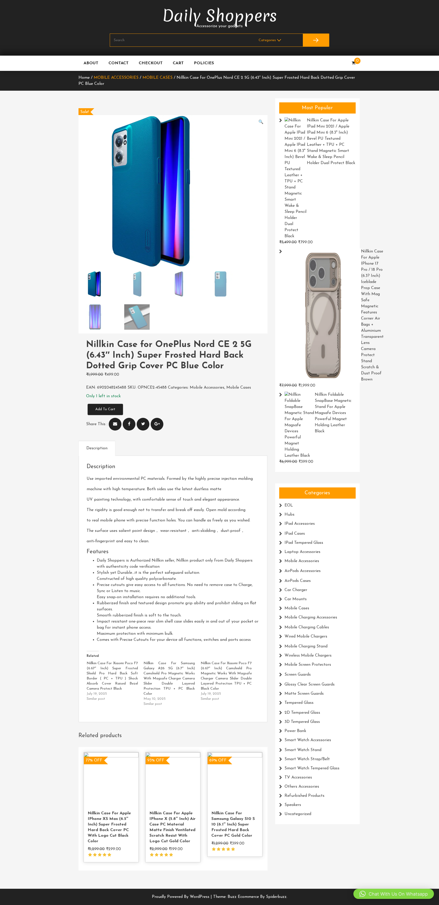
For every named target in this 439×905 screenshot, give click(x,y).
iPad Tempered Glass (304, 543)
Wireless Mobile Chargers (308, 656)
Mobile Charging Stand (306, 646)
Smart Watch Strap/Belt (307, 759)
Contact (118, 63)
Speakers (293, 805)
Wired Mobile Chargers (306, 636)
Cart (178, 63)
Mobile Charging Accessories (311, 617)
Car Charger (296, 590)
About (91, 63)
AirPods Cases (298, 581)
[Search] (316, 40)
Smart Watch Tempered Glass (312, 768)
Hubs (289, 515)
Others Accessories (302, 787)
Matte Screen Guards (304, 694)
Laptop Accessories (302, 552)
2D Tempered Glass (302, 713)
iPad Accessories (300, 524)
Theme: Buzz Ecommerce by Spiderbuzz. (250, 897)
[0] (353, 63)
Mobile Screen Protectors (308, 665)
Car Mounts (296, 599)
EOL (289, 505)
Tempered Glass (299, 703)
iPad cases (295, 534)
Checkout (151, 63)
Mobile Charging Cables (307, 627)
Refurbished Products (304, 796)
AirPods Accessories (303, 571)
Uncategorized (298, 814)
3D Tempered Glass (302, 722)
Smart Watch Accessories (308, 740)
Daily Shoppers (219, 16)
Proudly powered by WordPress (181, 897)
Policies (204, 63)
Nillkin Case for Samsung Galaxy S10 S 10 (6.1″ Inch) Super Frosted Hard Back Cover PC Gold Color (233, 824)
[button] (260, 122)
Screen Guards (298, 675)
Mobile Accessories (116, 78)
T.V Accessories (298, 777)
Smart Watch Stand (303, 750)
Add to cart (105, 409)
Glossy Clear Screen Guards (310, 684)
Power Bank (295, 731)
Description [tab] (96, 448)
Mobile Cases (158, 78)
